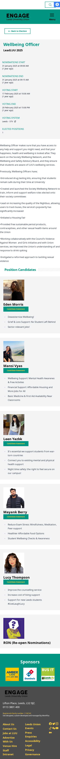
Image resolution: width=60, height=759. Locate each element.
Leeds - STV (7, 121)
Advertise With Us (9, 739)
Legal (28, 745)
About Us (8, 724)
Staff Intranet (8, 752)
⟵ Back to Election (17, 31)
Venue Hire (10, 746)
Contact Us (9, 728)
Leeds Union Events (33, 726)
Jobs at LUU (10, 733)
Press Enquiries (31, 734)
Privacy (29, 749)
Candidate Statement (16, 309)
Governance (32, 754)
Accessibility (32, 741)
